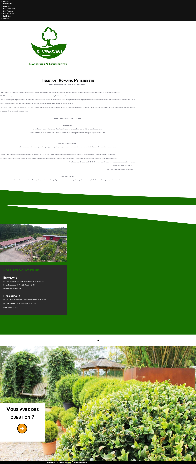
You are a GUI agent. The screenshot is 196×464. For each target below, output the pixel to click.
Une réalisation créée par (56, 462)
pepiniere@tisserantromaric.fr (124, 169)
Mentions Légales (81, 462)
